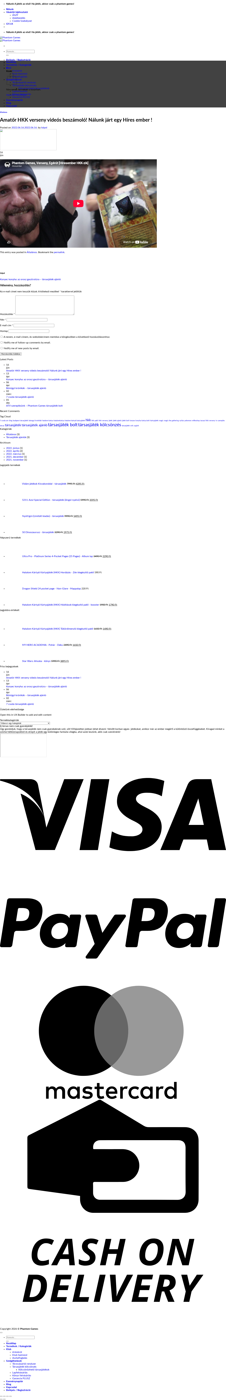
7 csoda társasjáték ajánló (20, 397)
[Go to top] (1, 1332)
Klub (8, 68)
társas (2, 426)
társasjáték (13, 425)
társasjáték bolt (62, 425)
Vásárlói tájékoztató (17, 12)
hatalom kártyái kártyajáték (75, 420)
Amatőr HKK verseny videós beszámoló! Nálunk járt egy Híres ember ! (43, 370)
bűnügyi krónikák (35, 420)
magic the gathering (171, 420)
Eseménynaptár (14, 100)
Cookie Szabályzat (22, 21)
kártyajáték (154, 420)
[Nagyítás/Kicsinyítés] (1, 1396)
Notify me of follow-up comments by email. (27, 342)
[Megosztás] (7, 1396)
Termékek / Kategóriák (19, 65)
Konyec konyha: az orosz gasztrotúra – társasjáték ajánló (30, 279)
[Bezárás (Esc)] (10, 1396)
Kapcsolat (11, 106)
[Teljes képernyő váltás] (4, 1396)
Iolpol (44, 127)
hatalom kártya (47, 420)
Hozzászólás (7, 314)
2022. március (13, 454)
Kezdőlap (11, 62)
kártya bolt (146, 420)
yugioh (136, 426)
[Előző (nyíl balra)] (1, 1399)
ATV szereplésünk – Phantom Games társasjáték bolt (34, 406)
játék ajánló (117, 420)
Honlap (4, 331)
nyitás (181, 420)
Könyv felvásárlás (21, 94)
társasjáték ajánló (34, 425)
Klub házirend (19, 74)
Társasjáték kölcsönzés (24, 85)
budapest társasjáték (20, 420)
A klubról (17, 71)
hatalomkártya (59, 420)
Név (3, 319)
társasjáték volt (127, 426)
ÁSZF (15, 15)
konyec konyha (135, 420)
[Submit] (7, 55)
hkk (88, 420)
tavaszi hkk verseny (207, 420)
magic (161, 420)
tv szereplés (220, 420)
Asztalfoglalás (19, 76)
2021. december (15, 457)
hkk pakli (94, 420)
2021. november (15, 460)
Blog (8, 103)
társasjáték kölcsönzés (99, 425)
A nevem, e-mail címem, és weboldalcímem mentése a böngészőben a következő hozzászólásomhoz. (57, 337)
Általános (3, 112)
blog (10, 420)
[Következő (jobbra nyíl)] (4, 1399)
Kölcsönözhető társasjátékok (33, 88)
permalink (59, 252)
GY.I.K (9, 24)
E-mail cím (6, 325)
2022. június (12, 448)
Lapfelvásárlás (20, 91)
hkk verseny (103, 420)
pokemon (187, 420)
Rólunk (10, 9)
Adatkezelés (18, 18)
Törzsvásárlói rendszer (24, 82)
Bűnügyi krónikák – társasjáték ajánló (26, 388)
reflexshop (196, 420)
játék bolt (125, 420)
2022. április (12, 451)
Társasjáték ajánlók (16, 437)
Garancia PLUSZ (21, 97)
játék (110, 420)
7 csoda (3, 420)
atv (7, 420)
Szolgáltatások (14, 1361)
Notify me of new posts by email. (21, 348)
